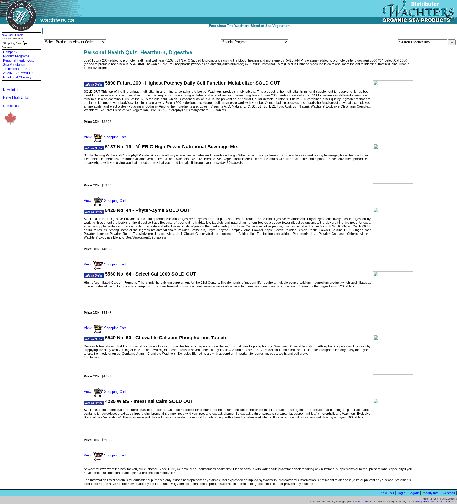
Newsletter (11, 90)
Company (10, 52)
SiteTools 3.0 (365, 501)
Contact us (11, 106)
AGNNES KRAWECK (18, 73)
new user (7, 34)
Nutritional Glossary (17, 77)
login (20, 34)
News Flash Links (16, 97)
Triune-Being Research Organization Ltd (431, 501)
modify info (430, 493)
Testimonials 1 (13, 69)
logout (414, 493)
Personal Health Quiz (18, 60)
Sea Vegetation (14, 65)
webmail (449, 493)
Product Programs (16, 56)
